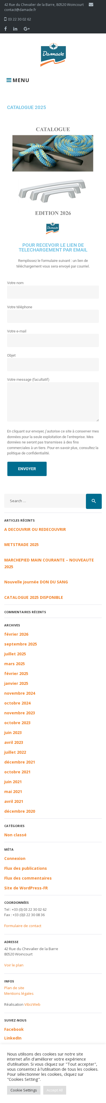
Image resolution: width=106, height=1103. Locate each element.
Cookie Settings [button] (23, 1090)
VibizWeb (32, 1004)
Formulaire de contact (22, 925)
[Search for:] (45, 501)
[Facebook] (5, 28)
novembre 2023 (19, 712)
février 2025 (16, 673)
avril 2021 (13, 801)
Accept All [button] (55, 1090)
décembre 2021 (19, 762)
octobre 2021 (17, 771)
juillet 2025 (15, 653)
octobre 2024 (17, 703)
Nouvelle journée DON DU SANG (36, 582)
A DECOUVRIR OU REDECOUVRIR (35, 529)
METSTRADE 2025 (21, 544)
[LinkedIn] (15, 28)
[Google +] (27, 28)
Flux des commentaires (28, 878)
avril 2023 (13, 742)
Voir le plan (13, 965)
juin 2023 (13, 732)
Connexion (14, 858)
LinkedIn (12, 1038)
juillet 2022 (15, 752)
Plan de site (14, 987)
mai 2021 (13, 791)
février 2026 (16, 634)
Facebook (14, 1029)
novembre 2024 (19, 693)
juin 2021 (13, 781)
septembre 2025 (20, 644)
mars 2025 (14, 663)
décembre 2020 (19, 811)
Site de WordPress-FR (26, 888)
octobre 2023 (17, 722)
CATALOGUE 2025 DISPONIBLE (33, 597)
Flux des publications (25, 868)
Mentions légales (19, 993)
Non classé (15, 834)
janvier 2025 (16, 683)
